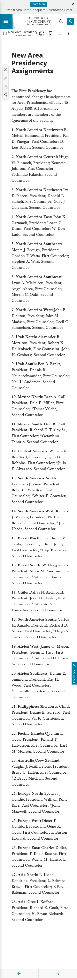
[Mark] (5, 78)
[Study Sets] (42, 33)
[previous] (19, 973)
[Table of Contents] (5, 33)
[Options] (69, 33)
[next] (57, 973)
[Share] (5, 94)
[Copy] (5, 87)
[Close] (5, 69)
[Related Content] (60, 33)
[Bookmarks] (51, 33)
